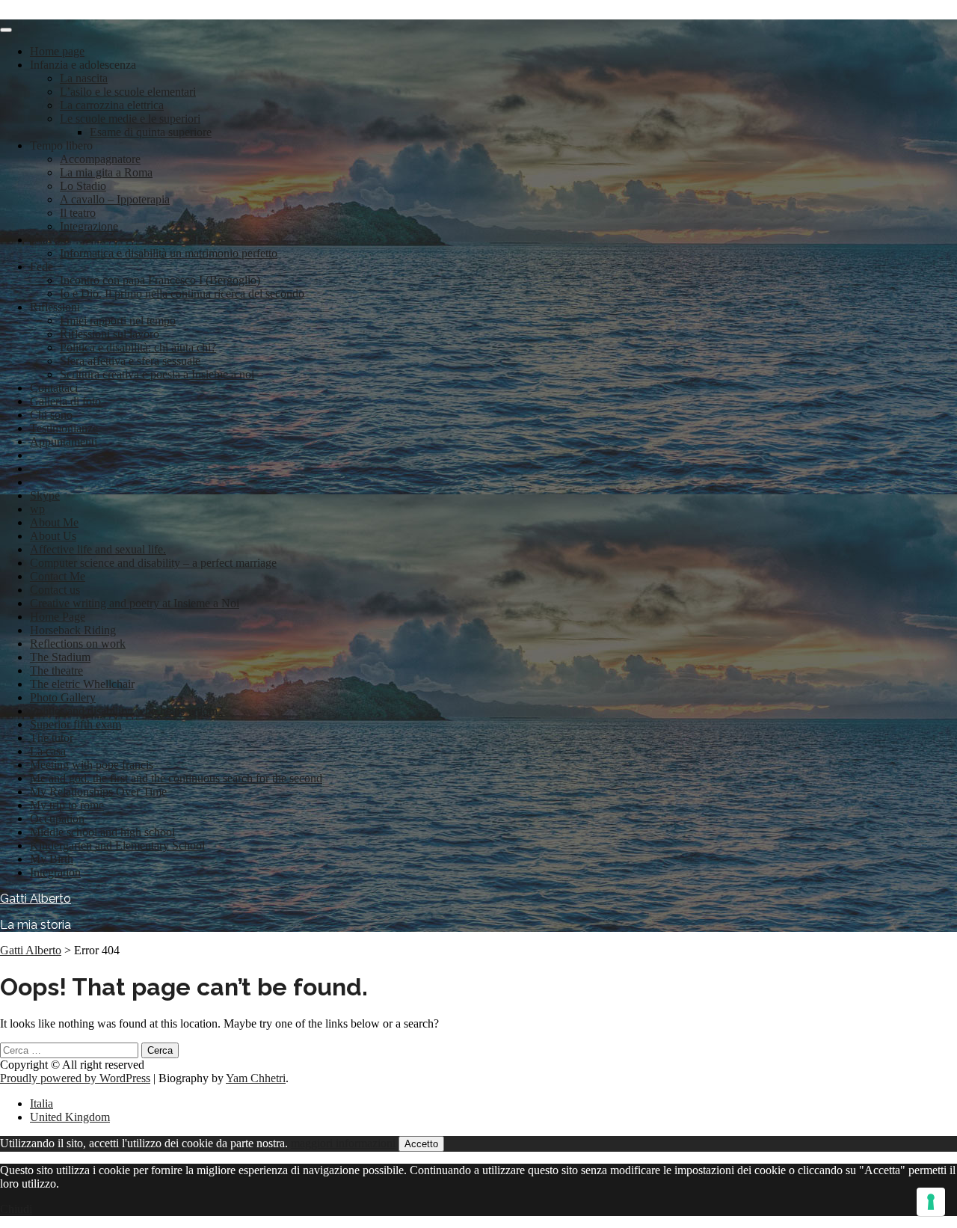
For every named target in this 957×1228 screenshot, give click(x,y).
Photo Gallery (63, 697)
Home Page (57, 616)
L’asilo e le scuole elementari (128, 91)
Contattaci (54, 387)
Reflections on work (78, 643)
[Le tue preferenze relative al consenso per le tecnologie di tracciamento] (931, 1202)
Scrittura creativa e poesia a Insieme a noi (157, 374)
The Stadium (60, 657)
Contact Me (57, 576)
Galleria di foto (65, 401)
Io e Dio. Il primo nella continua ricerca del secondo (182, 293)
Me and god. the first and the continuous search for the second (176, 778)
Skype (45, 495)
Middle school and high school (102, 832)
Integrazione (89, 226)
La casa (48, 751)
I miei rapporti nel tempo (118, 320)
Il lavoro (50, 239)
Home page (57, 51)
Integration (55, 872)
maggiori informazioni (343, 1143)
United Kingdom (70, 1117)
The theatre (56, 670)
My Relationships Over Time (98, 791)
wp (37, 509)
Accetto (421, 1143)
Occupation (57, 818)
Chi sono (51, 414)
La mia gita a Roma (106, 172)
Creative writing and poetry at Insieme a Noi (134, 603)
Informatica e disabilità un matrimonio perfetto (168, 253)
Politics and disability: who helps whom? (126, 710)
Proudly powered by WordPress (75, 1078)
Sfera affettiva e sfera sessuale (130, 360)
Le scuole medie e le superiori (130, 118)
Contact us (55, 589)
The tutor (51, 737)
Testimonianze (64, 428)
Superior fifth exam (75, 724)
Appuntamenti (63, 441)
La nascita (84, 78)
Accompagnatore (100, 159)
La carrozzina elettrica (112, 105)
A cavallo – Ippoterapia (115, 199)
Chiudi (16, 1209)
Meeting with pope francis (91, 764)
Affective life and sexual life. (98, 549)
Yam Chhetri (256, 1078)
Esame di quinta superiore (151, 132)
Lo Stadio (83, 185)
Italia (41, 1103)
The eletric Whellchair (82, 684)
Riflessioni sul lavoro (109, 334)
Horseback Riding (73, 630)
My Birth (51, 859)
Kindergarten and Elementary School (117, 845)
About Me (54, 522)
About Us (53, 535)
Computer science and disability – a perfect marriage (153, 562)
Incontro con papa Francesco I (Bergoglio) (160, 280)
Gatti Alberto (35, 898)
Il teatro (78, 212)
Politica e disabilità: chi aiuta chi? (138, 347)
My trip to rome (67, 805)
